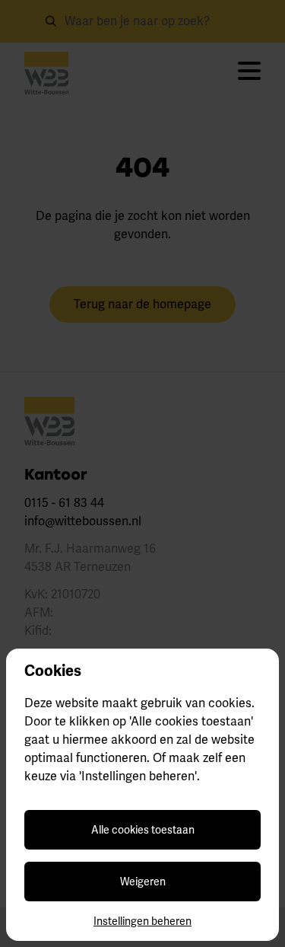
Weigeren (143, 881)
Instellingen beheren (142, 921)
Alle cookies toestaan (143, 830)
